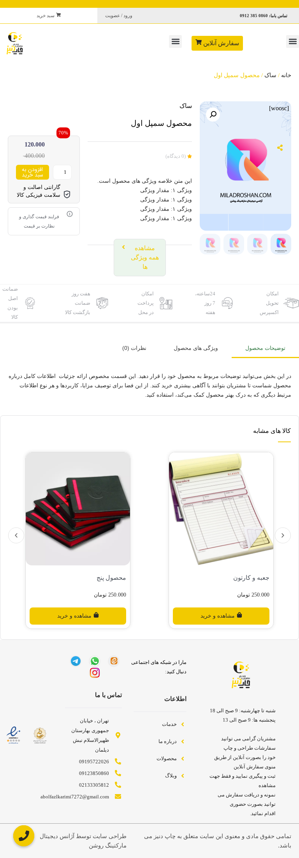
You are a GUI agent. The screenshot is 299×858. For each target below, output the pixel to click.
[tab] (265, 348)
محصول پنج (254, 577)
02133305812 (94, 785)
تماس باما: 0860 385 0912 (263, 15)
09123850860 (94, 773)
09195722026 (94, 761)
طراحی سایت (110, 836)
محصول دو (112, 577)
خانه (286, 75)
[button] (292, 41)
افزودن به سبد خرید (32, 172)
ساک (270, 75)
